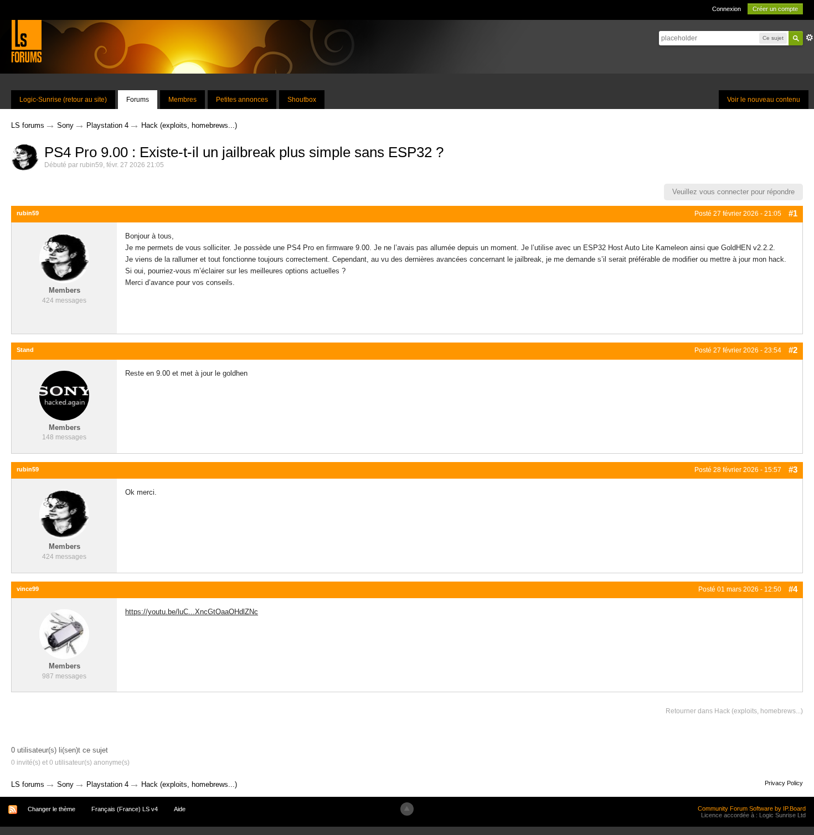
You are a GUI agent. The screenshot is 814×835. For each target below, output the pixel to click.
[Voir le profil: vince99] (64, 634)
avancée (809, 37)
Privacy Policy (784, 783)
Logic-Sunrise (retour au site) (63, 99)
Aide (180, 809)
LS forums (27, 784)
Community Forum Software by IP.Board (752, 808)
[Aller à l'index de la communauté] (26, 41)
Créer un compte (775, 9)
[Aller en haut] (407, 809)
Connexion (726, 9)
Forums (137, 99)
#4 (793, 589)
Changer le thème (51, 809)
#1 (793, 213)
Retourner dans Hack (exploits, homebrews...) (734, 711)
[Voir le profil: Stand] (64, 395)
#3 (793, 469)
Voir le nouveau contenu (763, 99)
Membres (182, 99)
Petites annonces (242, 99)
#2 (793, 350)
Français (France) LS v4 (124, 809)
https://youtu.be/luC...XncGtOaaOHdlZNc (191, 612)
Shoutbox (301, 99)
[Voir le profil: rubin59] (64, 258)
